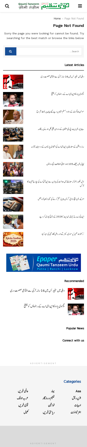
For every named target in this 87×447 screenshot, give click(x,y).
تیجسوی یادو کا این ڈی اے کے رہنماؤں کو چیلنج (67, 94)
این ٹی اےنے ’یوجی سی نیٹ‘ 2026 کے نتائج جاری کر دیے (61, 217)
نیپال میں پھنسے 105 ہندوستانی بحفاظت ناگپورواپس (65, 164)
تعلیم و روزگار (48, 398)
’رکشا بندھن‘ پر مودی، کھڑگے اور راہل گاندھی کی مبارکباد (62, 234)
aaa (78, 391)
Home (57, 18)
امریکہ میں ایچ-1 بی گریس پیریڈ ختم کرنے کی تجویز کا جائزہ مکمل (61, 199)
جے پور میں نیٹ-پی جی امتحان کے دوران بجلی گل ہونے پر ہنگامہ (61, 129)
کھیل (26, 412)
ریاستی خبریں (49, 412)
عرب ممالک (22, 398)
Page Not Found (74, 18)
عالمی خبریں (23, 391)
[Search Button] (10, 51)
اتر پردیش (76, 398)
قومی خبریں (23, 405)
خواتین (51, 405)
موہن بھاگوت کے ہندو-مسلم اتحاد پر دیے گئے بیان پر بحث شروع (60, 112)
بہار (53, 391)
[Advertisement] (43, 433)
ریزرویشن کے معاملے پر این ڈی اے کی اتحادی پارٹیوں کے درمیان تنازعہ (57, 147)
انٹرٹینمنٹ (76, 412)
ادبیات (77, 405)
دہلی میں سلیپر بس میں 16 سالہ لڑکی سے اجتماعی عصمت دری (62, 77)
